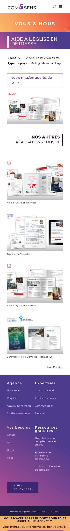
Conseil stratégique (46, 398)
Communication (44, 405)
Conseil (11, 434)
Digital (10, 450)
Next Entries (54, 367)
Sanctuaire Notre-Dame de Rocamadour (29, 356)
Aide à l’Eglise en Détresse (21, 202)
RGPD (35, 511)
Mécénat (40, 413)
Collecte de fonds (45, 390)
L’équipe (12, 398)
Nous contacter (23, 487)
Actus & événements (19, 405)
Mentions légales (20, 511)
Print (10, 442)
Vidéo (10, 457)
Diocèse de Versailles (18, 254)
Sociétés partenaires (18, 413)
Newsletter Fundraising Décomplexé (43, 455)
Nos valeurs (13, 390)
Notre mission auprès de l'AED (31, 80)
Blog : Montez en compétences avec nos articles (48, 441)
